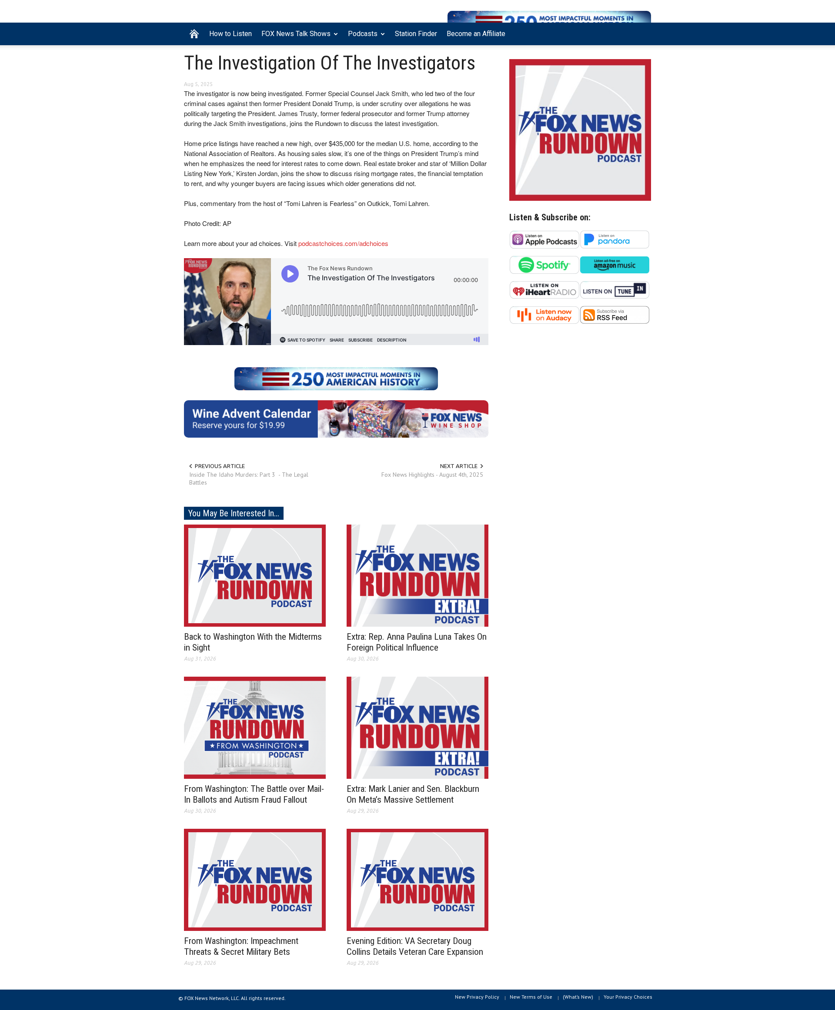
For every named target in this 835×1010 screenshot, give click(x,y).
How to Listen (230, 34)
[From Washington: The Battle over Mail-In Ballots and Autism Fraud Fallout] (255, 727)
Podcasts (360, 37)
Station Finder (416, 34)
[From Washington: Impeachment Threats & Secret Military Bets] (255, 879)
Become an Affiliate (476, 34)
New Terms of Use (531, 996)
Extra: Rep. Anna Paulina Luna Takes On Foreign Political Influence (417, 642)
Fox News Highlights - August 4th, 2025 (432, 474)
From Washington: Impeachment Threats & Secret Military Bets (241, 946)
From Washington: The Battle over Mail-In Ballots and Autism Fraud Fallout (254, 794)
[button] (642, 33)
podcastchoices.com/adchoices (343, 243)
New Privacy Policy (477, 996)
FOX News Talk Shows (294, 37)
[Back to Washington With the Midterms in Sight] (255, 575)
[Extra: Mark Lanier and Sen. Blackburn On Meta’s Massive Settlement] (417, 727)
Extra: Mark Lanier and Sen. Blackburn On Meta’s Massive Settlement (413, 794)
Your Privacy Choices (628, 996)
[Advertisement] (580, 415)
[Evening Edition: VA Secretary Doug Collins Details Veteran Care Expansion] (417, 879)
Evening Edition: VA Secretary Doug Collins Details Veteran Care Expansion (415, 946)
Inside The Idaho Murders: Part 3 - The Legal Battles (248, 478)
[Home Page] (194, 34)
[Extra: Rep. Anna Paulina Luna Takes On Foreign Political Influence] (417, 575)
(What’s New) (578, 996)
